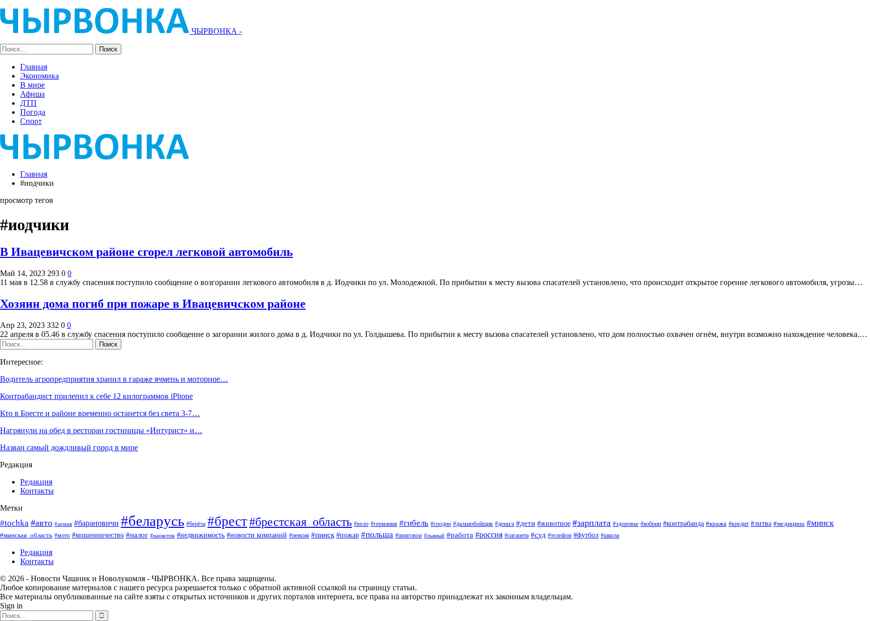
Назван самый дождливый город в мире (69, 447)
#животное (553, 523)
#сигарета (516, 535)
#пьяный (434, 535)
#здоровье (625, 524)
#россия (488, 534)
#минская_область (26, 535)
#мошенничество (98, 535)
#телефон (559, 535)
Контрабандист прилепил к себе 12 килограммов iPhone (96, 396)
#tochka (14, 523)
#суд (538, 535)
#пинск (322, 535)
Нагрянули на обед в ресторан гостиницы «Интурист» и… (101, 430)
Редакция (36, 481)
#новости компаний (257, 535)
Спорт (31, 121)
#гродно (440, 523)
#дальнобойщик (473, 523)
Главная (33, 66)
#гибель (413, 523)
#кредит (739, 523)
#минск (820, 523)
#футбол (586, 535)
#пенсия (299, 535)
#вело (361, 523)
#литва (761, 523)
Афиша (32, 94)
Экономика (39, 76)
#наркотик (162, 535)
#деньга (504, 523)
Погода (32, 112)
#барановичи (96, 523)
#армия (63, 524)
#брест (227, 521)
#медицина (789, 523)
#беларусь (152, 521)
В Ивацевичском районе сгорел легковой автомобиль (146, 251)
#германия (384, 523)
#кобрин (650, 524)
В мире (32, 85)
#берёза (195, 523)
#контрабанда (683, 523)
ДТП (28, 103)
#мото (62, 535)
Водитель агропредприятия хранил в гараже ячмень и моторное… (114, 379)
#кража (716, 523)
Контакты (37, 491)
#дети (525, 523)
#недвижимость (201, 535)
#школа (610, 535)
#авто (41, 523)
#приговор (408, 535)
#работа (460, 535)
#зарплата (591, 523)
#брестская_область (300, 521)
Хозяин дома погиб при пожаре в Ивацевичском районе (153, 303)
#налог (137, 535)
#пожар (347, 535)
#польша (377, 534)
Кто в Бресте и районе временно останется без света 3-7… (100, 413)
